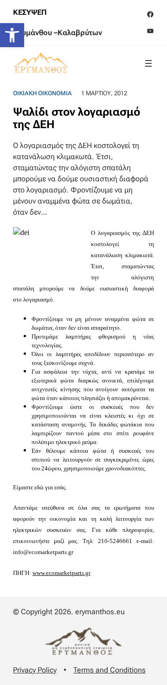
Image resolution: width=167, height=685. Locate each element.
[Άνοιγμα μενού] (148, 63)
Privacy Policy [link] (35, 670)
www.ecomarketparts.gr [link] (61, 572)
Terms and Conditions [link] (109, 670)
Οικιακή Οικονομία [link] (42, 93)
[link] (12, 35)
